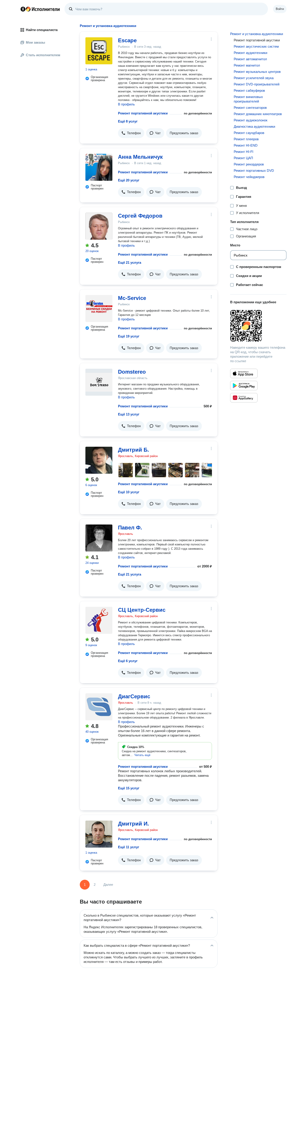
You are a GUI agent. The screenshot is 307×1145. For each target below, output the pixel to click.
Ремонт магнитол (247, 65)
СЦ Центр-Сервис (141, 610)
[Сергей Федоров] (98, 226)
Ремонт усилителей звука (254, 78)
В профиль (126, 104)
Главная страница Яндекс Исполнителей (40, 9)
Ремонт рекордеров (249, 164)
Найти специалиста (42, 30)
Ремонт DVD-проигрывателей (256, 84)
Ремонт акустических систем (256, 46)
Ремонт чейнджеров (249, 177)
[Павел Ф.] (98, 538)
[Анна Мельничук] (98, 167)
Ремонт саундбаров (249, 133)
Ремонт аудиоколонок (250, 120)
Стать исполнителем (43, 55)
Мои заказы (35, 42)
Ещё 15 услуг (128, 788)
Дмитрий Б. (133, 450)
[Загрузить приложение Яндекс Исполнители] (258, 326)
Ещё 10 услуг (128, 492)
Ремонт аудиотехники (250, 53)
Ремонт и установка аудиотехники (256, 34)
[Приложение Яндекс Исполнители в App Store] (244, 373)
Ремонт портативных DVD (254, 170)
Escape (127, 40)
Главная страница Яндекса (22, 9)
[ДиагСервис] (98, 706)
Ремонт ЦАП (243, 158)
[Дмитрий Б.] (98, 460)
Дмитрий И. (133, 824)
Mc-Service (132, 298)
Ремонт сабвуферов (249, 90)
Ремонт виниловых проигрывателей (248, 99)
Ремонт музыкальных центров (257, 72)
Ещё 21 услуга (129, 262)
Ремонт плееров (246, 139)
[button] (131, 133)
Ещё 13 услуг (128, 414)
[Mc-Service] (98, 308)
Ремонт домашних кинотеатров (258, 114)
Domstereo (132, 372)
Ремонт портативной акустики (143, 113)
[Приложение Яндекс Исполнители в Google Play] (244, 385)
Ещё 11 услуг (128, 847)
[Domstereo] (98, 382)
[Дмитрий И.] (98, 834)
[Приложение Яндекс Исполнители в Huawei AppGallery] (244, 397)
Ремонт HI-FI (243, 152)
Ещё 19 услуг (128, 336)
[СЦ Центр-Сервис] (98, 620)
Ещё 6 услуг (128, 661)
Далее (108, 884)
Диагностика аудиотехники (254, 126)
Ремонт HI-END (246, 145)
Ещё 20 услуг (128, 180)
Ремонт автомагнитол (250, 59)
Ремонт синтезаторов (250, 107)
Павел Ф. (130, 528)
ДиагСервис (134, 696)
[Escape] (98, 50)
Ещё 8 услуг (128, 121)
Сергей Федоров (140, 216)
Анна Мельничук (140, 157)
